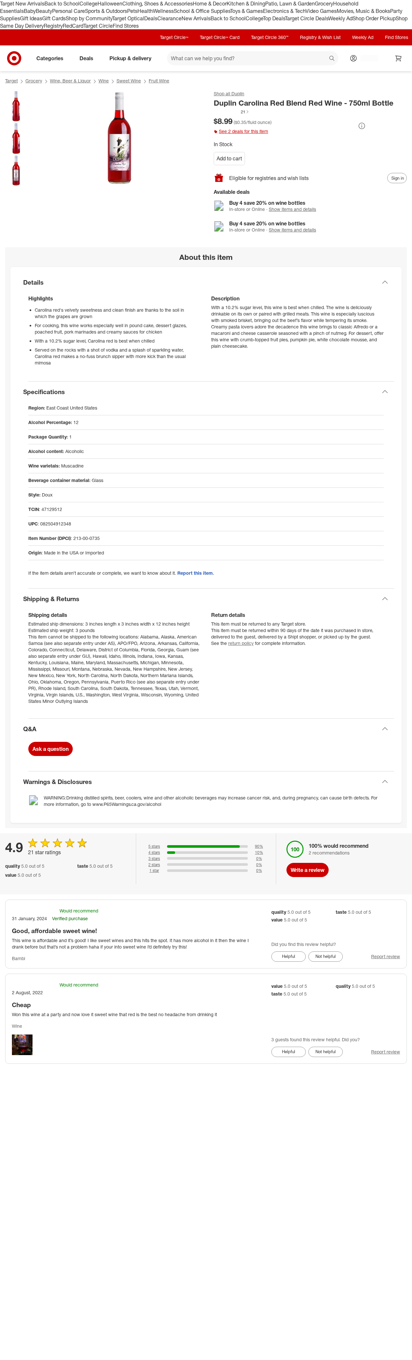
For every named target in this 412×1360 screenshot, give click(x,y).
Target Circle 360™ (269, 37)
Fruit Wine (159, 80)
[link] (231, 112)
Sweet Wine (129, 80)
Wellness (163, 11)
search (332, 59)
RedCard (73, 26)
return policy (241, 643)
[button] (231, 112)
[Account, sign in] (366, 58)
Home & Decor (210, 3)
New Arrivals (196, 18)
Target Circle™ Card (219, 37)
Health (145, 11)
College (89, 3)
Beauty (44, 11)
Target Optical (128, 18)
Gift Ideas (31, 18)
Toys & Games (246, 11)
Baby (30, 11)
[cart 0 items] (398, 58)
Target (11, 80)
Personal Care (68, 11)
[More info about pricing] (361, 125)
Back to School (62, 3)
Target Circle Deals (306, 18)
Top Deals (274, 18)
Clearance (169, 18)
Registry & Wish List (320, 37)
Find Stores (126, 26)
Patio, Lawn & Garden (290, 3)
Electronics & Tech (284, 11)
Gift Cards (54, 18)
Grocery (324, 3)
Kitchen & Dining (246, 3)
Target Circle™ (174, 37)
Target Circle (98, 26)
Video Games (321, 11)
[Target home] (14, 58)
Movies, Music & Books (363, 11)
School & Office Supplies (202, 11)
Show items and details (292, 209)
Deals (150, 18)
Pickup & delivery (130, 58)
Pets (132, 11)
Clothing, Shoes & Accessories (157, 3)
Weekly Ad (340, 18)
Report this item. (195, 573)
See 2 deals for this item (243, 131)
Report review (385, 956)
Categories (49, 58)
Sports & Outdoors (106, 11)
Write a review (307, 870)
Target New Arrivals (22, 3)
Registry (53, 26)
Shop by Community (89, 18)
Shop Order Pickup (374, 18)
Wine (103, 80)
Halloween (110, 3)
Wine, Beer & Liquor (70, 80)
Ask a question (51, 749)
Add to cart (229, 158)
